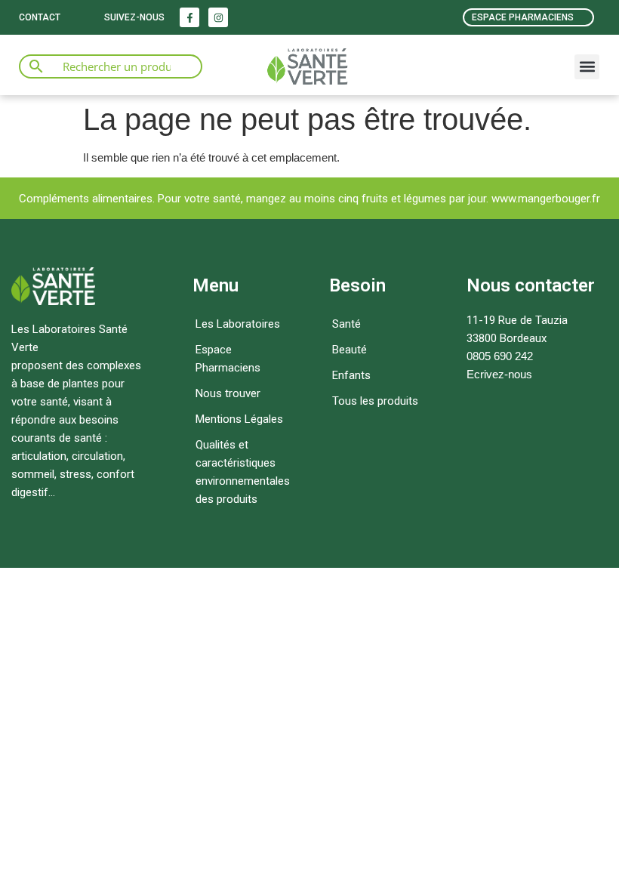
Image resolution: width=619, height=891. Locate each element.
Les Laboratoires (238, 324)
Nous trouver (228, 393)
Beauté (349, 349)
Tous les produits (375, 401)
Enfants (351, 375)
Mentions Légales (239, 419)
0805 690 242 (500, 356)
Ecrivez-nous (499, 374)
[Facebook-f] (189, 17)
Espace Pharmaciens (228, 359)
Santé (346, 324)
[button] (586, 66)
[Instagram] (218, 17)
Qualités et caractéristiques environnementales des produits (243, 472)
